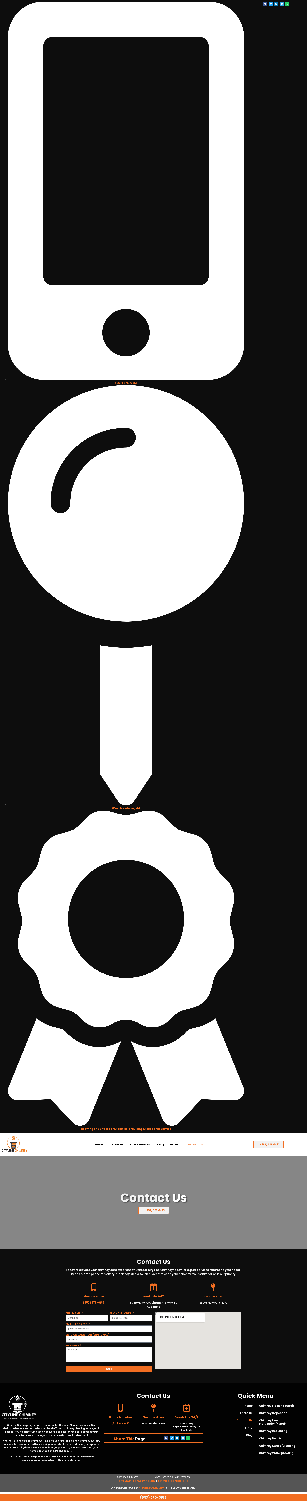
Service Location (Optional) (87, 1334)
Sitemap (125, 1481)
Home (99, 1144)
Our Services (140, 1144)
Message (72, 1345)
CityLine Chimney (151, 1488)
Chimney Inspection (273, 1413)
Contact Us (194, 1144)
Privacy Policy (144, 1481)
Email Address (77, 1324)
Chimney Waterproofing (276, 1453)
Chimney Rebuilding (273, 1431)
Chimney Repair (270, 1438)
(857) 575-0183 (126, 383)
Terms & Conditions (173, 1481)
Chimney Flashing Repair (276, 1406)
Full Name (73, 1313)
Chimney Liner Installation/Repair (272, 1422)
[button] (265, 4)
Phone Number (121, 1313)
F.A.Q (160, 1144)
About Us (117, 1144)
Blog (174, 1144)
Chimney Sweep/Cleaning (277, 1446)
